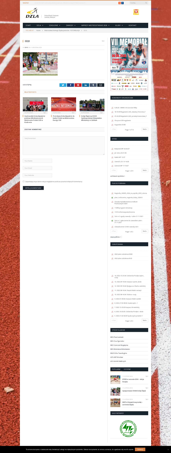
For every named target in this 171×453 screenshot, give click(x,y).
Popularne (116, 369)
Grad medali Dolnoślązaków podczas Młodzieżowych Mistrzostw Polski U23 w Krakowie (61, 3)
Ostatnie (127, 369)
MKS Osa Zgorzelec (117, 341)
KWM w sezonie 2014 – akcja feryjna (133, 380)
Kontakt (132, 25)
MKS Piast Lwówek (116, 337)
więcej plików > (115, 237)
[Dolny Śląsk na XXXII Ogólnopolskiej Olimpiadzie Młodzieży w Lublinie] (92, 105)
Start (28, 25)
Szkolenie (53, 25)
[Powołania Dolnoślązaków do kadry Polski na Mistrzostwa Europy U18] (63, 105)
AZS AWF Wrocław (116, 357)
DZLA (39, 25)
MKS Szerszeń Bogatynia (119, 345)
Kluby (118, 25)
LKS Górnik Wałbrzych (118, 361)
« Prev (114, 129)
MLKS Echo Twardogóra (118, 353)
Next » (145, 129)
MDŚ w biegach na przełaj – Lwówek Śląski (132, 403)
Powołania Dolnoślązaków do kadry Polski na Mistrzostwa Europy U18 (64, 118)
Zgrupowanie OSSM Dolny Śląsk (134, 391)
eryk (26, 47)
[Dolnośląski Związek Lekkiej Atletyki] (42, 13)
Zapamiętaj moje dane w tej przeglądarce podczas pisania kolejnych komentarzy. (54, 181)
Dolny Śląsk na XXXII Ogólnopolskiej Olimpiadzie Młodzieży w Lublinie (91, 118)
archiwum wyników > (117, 176)
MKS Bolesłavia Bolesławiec (120, 349)
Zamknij (140, 449)
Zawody (69, 25)
